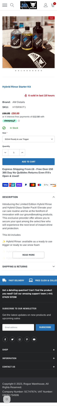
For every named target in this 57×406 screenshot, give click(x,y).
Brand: (6, 102)
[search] (12, 5)
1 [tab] (15, 70)
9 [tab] (38, 70)
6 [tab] (30, 70)
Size (4, 133)
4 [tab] (24, 70)
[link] (5, 339)
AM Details (19, 102)
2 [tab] (18, 70)
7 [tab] (32, 70)
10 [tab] (41, 70)
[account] (46, 5)
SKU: (5, 107)
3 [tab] (21, 70)
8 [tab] (35, 70)
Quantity (6, 146)
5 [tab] (27, 70)
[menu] (4, 5)
